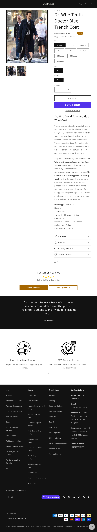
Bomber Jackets (12, 417)
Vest (7, 468)
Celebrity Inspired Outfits (13, 453)
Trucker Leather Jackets (15, 446)
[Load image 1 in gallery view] (11, 71)
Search (51, 422)
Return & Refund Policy (58, 443)
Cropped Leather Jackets (34, 440)
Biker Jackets (33, 401)
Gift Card (52, 417)
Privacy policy (46, 526)
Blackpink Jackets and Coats (36, 407)
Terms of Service (55, 454)
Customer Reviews (56, 411)
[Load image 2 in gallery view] (22, 71)
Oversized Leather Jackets (34, 465)
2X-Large (82, 51)
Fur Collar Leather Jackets (13, 461)
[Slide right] (53, 373)
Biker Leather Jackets (14, 401)
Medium (83, 45)
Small (71, 45)
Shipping (57, 37)
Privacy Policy (54, 449)
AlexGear (13, 526)
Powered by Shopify (23, 526)
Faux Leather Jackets (14, 406)
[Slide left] (43, 373)
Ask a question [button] (63, 287)
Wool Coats (32, 483)
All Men (9, 395)
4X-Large (73, 56)
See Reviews (48, 320)
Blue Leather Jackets (14, 411)
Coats (8, 422)
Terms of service (58, 526)
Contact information (83, 526)
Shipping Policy (55, 438)
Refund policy (35, 526)
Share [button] (59, 262)
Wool (59, 80)
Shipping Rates (55, 433)
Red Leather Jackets (13, 441)
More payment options (73, 110)
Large (59, 51)
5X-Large (60, 61)
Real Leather (11, 436)
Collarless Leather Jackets (35, 432)
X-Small (60, 45)
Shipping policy (70, 526)
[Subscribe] (37, 497)
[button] (5, 3)
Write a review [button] (33, 287)
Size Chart (53, 427)
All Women (32, 395)
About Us (52, 395)
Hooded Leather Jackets (12, 428)
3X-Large (60, 56)
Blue (59, 70)
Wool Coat (70, 204)
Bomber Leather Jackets (34, 415)
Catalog (52, 401)
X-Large (70, 51)
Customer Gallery (56, 406)
